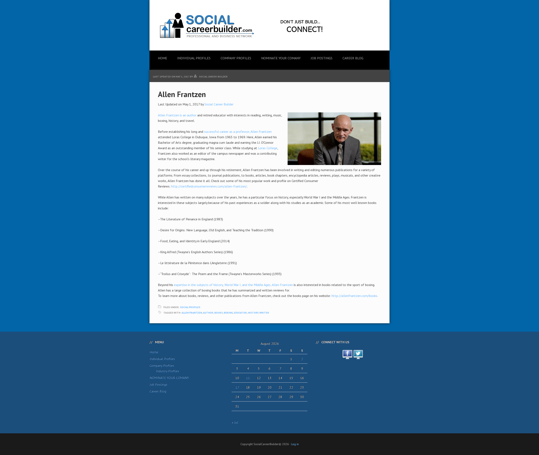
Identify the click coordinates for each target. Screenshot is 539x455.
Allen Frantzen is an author (177, 115)
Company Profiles (161, 365)
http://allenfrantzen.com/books (354, 296)
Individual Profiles (162, 359)
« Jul (235, 422)
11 (248, 378)
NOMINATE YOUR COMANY (169, 377)
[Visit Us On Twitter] (358, 357)
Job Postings (158, 384)
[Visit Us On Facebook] (347, 357)
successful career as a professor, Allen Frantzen (238, 131)
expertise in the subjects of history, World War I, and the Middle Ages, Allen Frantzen (233, 285)
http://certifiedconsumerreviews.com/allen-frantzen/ (209, 186)
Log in (295, 444)
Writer (264, 312)
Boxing (228, 312)
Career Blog (157, 391)
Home (153, 352)
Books (218, 312)
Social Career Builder (218, 104)
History (253, 312)
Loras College (267, 148)
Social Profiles (190, 307)
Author (208, 312)
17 (237, 387)
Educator (240, 312)
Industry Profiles (167, 371)
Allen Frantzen (191, 312)
